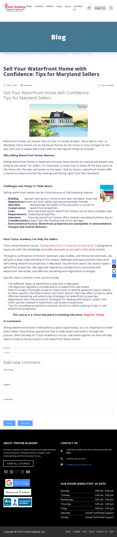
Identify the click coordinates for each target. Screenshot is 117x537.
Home (29, 6)
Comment (8, 399)
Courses (39, 6)
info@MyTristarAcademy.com (79, 464)
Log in (98, 8)
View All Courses (18, 463)
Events (50, 6)
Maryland (76, 54)
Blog (67, 6)
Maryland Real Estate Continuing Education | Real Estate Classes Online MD (36, 54)
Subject (6, 384)
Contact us (101, 531)
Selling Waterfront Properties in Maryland (67, 245)
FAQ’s (59, 6)
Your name (8, 369)
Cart (111, 531)
